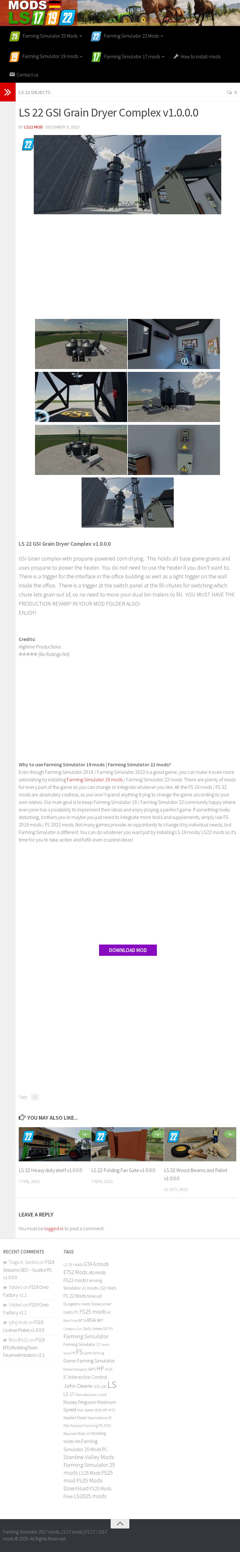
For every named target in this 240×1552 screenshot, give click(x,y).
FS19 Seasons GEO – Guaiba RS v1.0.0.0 (28, 1269)
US (88, 1433)
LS (35, 1097)
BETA (82, 1320)
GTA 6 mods (96, 1264)
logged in (53, 1228)
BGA (91, 1320)
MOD (98, 1410)
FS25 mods (93, 1311)
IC (65, 1377)
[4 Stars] (32, 654)
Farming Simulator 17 (82, 1344)
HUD (108, 1369)
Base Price (70, 1321)
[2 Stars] (24, 654)
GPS (92, 1369)
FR (73, 1353)
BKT (100, 1320)
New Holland (97, 1417)
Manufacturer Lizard (91, 1394)
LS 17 (68, 1394)
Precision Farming (84, 1425)
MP (105, 1410)
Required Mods (74, 1433)
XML (78, 1441)
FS (79, 1352)
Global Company (75, 1369)
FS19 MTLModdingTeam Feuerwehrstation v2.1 (24, 1347)
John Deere (77, 1385)
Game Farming (94, 1353)
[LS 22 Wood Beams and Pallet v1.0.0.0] (200, 1144)
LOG (104, 1386)
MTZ (111, 1410)
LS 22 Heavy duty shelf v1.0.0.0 (50, 1170)
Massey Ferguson (79, 1402)
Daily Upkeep (92, 1328)
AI (109, 1312)
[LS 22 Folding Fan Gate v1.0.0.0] (127, 1144)
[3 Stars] (28, 654)
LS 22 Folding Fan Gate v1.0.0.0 (123, 1170)
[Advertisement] (128, 267)
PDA (66, 1425)
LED (96, 1386)
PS (101, 1425)
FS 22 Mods (74, 1296)
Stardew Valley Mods (88, 1457)
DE (105, 1328)
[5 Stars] (36, 654)
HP (100, 1368)
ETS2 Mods (75, 1272)
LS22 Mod (33, 127)
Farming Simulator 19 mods (94, 779)
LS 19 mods (72, 1264)
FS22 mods (74, 1280)
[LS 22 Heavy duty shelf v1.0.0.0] (55, 1144)
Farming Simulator (85, 1336)
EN (110, 1328)
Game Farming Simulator (89, 1360)
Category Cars (72, 1328)
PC (110, 1417)
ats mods (97, 1272)
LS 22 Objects (35, 92)
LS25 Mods (89, 1473)
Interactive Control (87, 1377)
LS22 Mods (107, 1288)
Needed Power (75, 1417)
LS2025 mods (90, 1496)
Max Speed (85, 1410)
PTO (107, 1425)
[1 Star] (20, 654)
